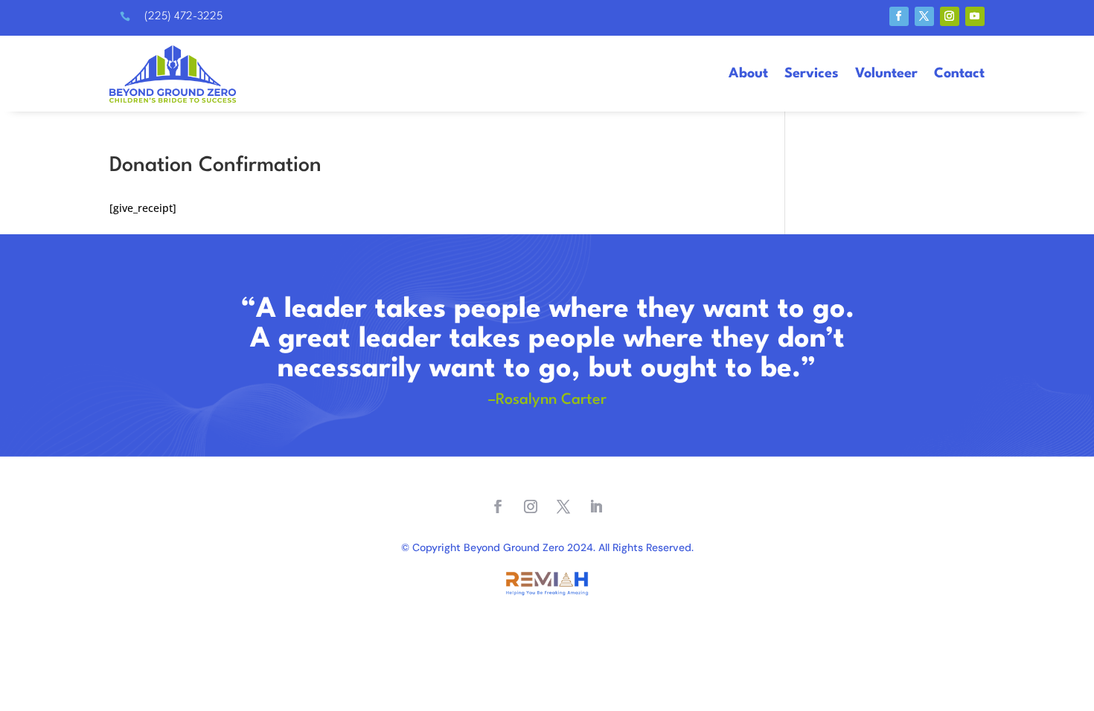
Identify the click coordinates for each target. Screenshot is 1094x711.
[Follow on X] (924, 16)
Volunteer (886, 73)
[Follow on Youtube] (975, 16)
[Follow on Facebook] (899, 16)
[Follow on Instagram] (949, 16)
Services (811, 73)
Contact (959, 73)
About (748, 73)
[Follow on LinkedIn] (596, 506)
